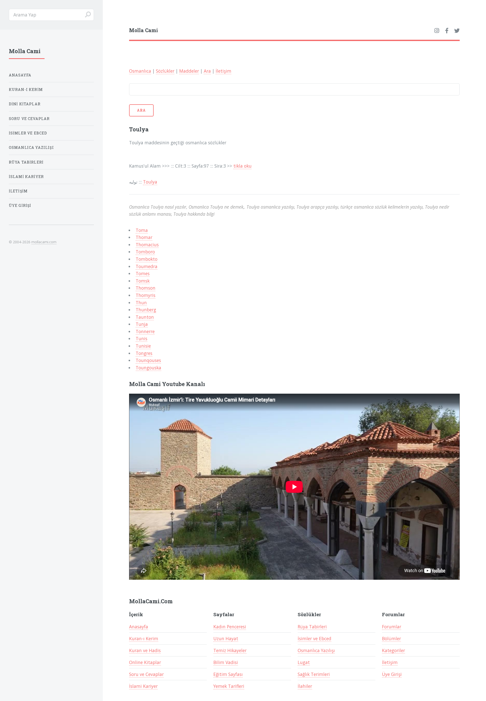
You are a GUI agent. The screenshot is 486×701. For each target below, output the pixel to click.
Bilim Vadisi (225, 662)
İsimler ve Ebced (314, 638)
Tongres (144, 353)
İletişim (223, 71)
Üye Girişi (392, 674)
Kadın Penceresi (229, 627)
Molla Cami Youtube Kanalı (167, 384)
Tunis (141, 338)
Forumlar (391, 627)
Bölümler (391, 638)
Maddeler (189, 71)
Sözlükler (165, 71)
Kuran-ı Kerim (143, 638)
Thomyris (145, 295)
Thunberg (146, 310)
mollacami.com (43, 241)
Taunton (145, 317)
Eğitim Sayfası (228, 674)
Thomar (144, 237)
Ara (207, 71)
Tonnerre (145, 331)
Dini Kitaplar (24, 104)
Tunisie (143, 346)
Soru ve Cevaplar (146, 674)
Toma (142, 230)
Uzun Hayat (225, 638)
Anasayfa (138, 627)
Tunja (142, 324)
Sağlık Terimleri (314, 674)
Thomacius (147, 245)
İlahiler (305, 686)
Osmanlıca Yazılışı (316, 650)
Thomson (145, 288)
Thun (141, 302)
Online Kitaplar (145, 662)
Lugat (304, 662)
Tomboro (145, 252)
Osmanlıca (140, 71)
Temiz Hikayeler (230, 650)
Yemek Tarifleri (228, 686)
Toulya (150, 182)
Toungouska (148, 368)
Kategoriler (393, 650)
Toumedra (146, 266)
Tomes (143, 273)
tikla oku (242, 166)
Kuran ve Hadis (145, 650)
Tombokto (146, 259)
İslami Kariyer (143, 686)
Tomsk (143, 281)
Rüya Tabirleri (312, 627)
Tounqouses (148, 360)
